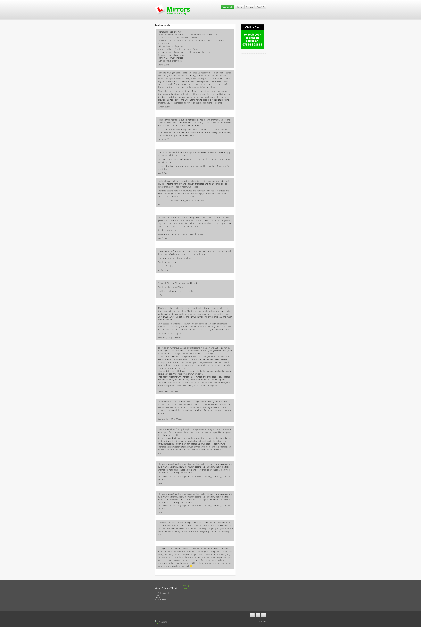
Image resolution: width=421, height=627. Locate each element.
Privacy (186, 585)
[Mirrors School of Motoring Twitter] (252, 615)
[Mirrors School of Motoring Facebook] (258, 615)
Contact (249, 7)
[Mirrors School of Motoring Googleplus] (263, 615)
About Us (261, 7)
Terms (239, 7)
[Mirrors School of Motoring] (172, 9)
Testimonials (227, 7)
